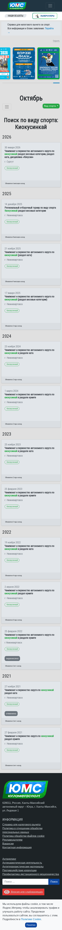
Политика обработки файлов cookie (23, 836)
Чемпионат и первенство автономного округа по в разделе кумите (29, 396)
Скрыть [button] (56, 41)
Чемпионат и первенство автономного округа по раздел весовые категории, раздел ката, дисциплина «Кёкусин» (29, 154)
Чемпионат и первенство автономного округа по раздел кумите (29, 592)
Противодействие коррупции (19, 870)
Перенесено (12, 658)
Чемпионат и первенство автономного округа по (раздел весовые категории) (29, 298)
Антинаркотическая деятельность (22, 862)
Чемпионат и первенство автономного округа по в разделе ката (29, 351)
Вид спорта (50, 106)
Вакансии (8, 843)
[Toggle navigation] (50, 6)
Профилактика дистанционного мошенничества (30, 874)
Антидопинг (9, 859)
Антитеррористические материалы (23, 866)
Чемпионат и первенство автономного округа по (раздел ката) (29, 254)
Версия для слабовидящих (26, 892)
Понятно (31, 925)
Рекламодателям (12, 839)
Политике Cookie (31, 919)
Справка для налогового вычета (21, 824)
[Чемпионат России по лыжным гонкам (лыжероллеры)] (48, 63)
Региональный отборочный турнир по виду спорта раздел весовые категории (30, 209)
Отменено (11, 713)
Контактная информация (17, 847)
